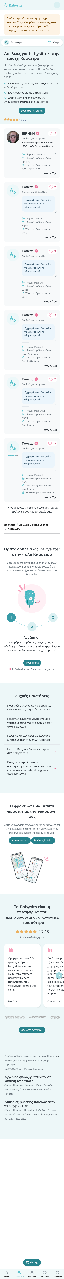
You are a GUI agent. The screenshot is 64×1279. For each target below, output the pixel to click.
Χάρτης (34, 1262)
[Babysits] (13, 5)
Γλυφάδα (17, 1114)
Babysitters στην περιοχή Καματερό (23, 1068)
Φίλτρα (55, 42)
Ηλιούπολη (38, 1114)
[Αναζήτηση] (6, 42)
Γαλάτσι (8, 1093)
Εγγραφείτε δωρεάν (32, 110)
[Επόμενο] (59, 975)
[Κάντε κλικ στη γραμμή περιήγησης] (57, 5)
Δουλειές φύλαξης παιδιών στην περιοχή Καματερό (31, 1056)
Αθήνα (7, 1085)
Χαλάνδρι (48, 1085)
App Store (21, 840)
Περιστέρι (18, 1085)
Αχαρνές (29, 1085)
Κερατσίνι (51, 1114)
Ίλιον (38, 1085)
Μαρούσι (9, 1089)
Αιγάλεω (20, 1089)
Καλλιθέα (41, 1110)
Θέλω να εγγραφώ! (32, 1029)
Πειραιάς (17, 1110)
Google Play (45, 840)
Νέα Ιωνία (32, 1089)
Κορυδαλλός (45, 1089)
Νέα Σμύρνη (22, 1118)
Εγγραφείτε (32, 662)
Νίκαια (7, 1114)
